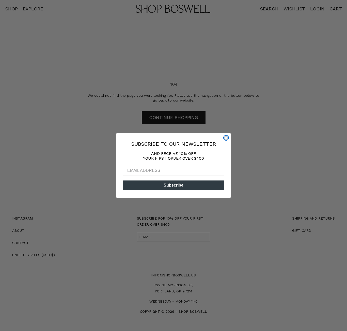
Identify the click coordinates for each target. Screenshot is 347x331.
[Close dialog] (226, 137)
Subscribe (173, 185)
